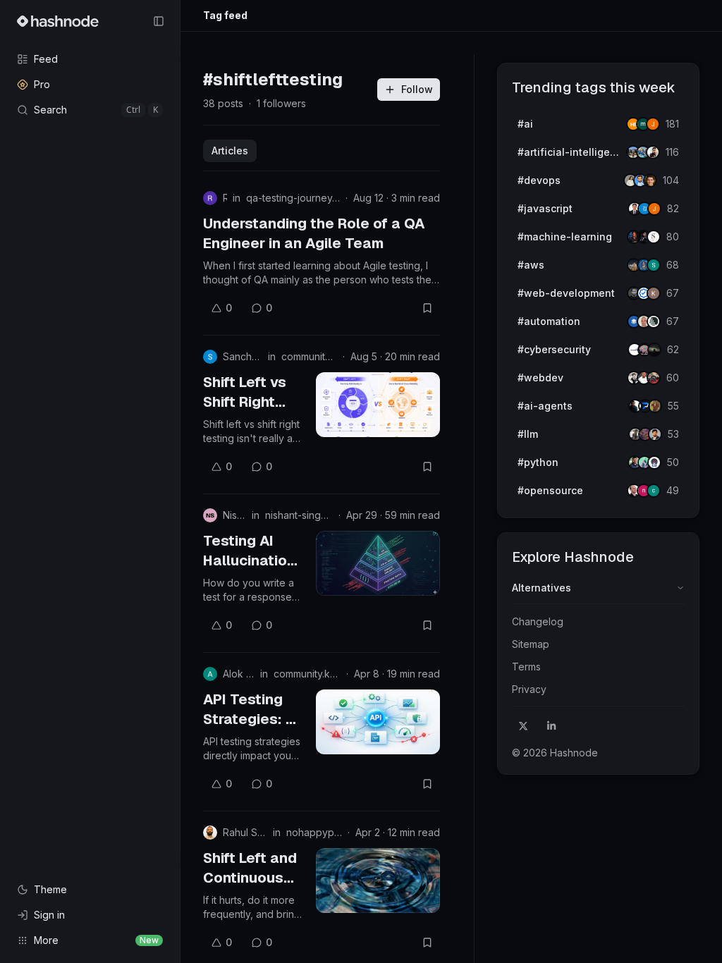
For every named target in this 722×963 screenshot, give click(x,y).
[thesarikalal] (654, 237)
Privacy (529, 689)
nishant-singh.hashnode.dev (299, 515)
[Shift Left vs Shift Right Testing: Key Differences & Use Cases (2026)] (378, 404)
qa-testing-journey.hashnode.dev (293, 198)
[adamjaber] (655, 434)
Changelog (537, 621)
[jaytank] (654, 462)
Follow (417, 89)
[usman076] (653, 152)
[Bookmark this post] (427, 308)
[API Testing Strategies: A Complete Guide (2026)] (378, 721)
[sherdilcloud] (654, 265)
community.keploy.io (309, 356)
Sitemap (530, 644)
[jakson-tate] (650, 180)
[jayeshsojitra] (653, 124)
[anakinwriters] (654, 321)
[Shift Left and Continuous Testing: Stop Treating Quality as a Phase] (378, 880)
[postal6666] (655, 406)
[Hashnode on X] (523, 726)
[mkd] (654, 350)
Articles (230, 151)
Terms (526, 667)
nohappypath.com (314, 832)
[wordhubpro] (654, 293)
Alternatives (541, 588)
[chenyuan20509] (654, 491)
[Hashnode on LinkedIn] (551, 726)
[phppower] (654, 378)
